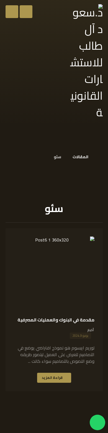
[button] (12, 11)
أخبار (91, 330)
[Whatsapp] (97, 422)
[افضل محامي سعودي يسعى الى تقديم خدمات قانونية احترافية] (86, 62)
